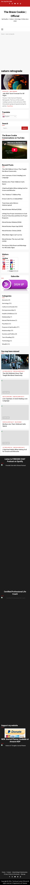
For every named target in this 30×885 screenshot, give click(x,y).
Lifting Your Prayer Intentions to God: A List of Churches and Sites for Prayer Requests (15, 216)
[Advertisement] (15, 52)
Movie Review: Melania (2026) (11, 222)
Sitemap (23, 874)
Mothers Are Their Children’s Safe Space (13, 183)
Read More (10, 106)
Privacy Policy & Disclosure (12, 874)
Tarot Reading (13, 91)
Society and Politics (8, 334)
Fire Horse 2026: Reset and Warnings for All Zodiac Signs (14, 246)
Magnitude (16, 883)
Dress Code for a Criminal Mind (12, 199)
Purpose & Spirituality (9, 327)
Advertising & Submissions (19, 872)
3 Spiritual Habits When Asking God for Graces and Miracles (15, 189)
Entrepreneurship (8, 310)
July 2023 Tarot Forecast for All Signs (15, 82)
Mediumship (6, 317)
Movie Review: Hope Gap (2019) (12, 226)
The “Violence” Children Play (11, 194)
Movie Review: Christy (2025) (11, 230)
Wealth (4, 344)
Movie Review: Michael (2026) (11, 209)
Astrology (5, 91)
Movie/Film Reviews (8, 320)
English (7, 116)
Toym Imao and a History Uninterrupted (10, 204)
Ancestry (5, 300)
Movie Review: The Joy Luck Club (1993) (13, 240)
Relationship (6, 330)
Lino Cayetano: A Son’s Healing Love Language (14, 177)
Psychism (5, 324)
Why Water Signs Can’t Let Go (12, 235)
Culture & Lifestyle (8, 307)
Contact (8, 872)
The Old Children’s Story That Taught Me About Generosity (14, 170)
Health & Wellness (8, 313)
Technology (6, 341)
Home (3, 872)
